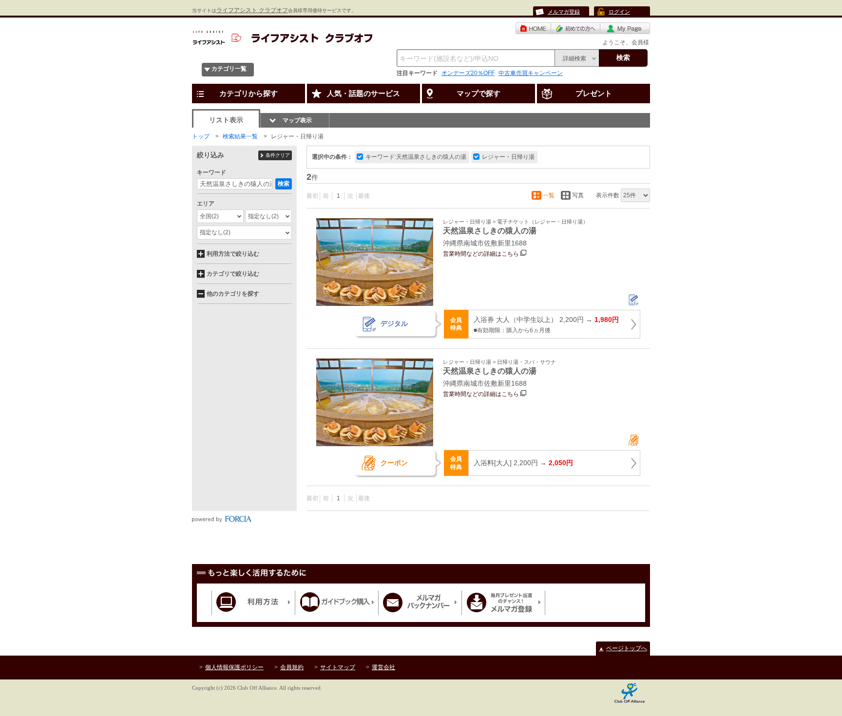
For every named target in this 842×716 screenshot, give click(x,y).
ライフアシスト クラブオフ (252, 10)
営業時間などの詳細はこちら (481, 253)
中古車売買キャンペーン (530, 73)
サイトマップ (337, 667)
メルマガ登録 (564, 12)
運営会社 (383, 667)
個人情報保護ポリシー (234, 667)
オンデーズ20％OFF (468, 73)
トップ (201, 136)
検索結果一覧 (240, 136)
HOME (533, 28)
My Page (625, 28)
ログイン (619, 12)
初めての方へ (575, 28)
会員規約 (292, 667)
